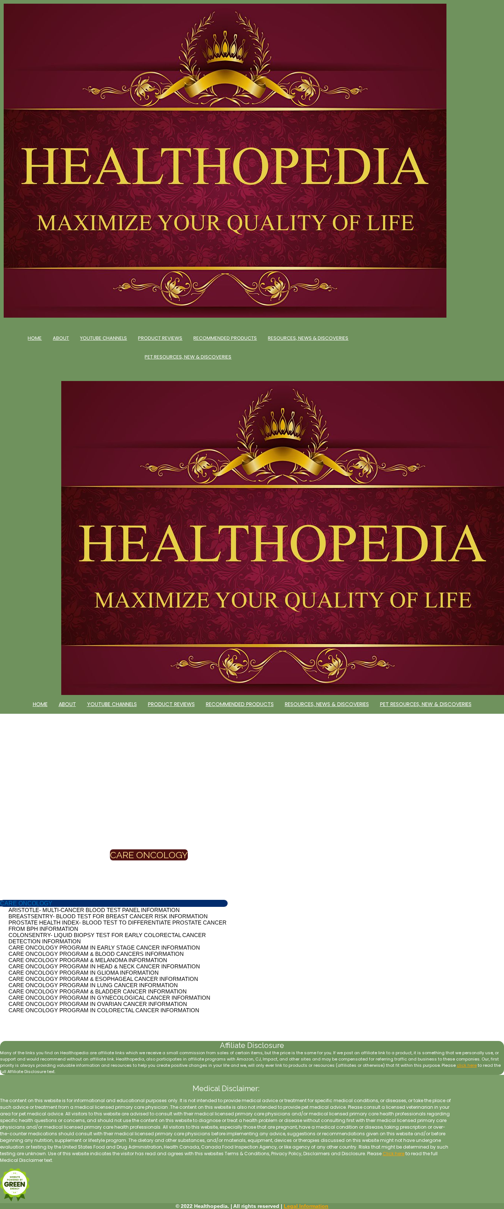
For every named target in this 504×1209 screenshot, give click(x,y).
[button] (26, 903)
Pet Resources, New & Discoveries (188, 356)
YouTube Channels (103, 338)
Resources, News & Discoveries (308, 338)
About (61, 338)
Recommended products (225, 338)
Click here (393, 1153)
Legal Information (306, 1206)
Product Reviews (160, 338)
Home (35, 338)
